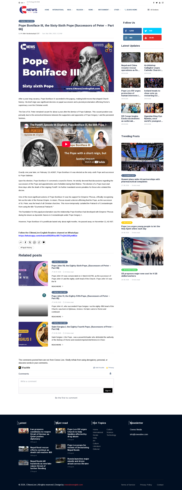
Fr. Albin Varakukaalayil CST (30, 33)
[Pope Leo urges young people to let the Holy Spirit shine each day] (142, 204)
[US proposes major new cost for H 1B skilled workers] (142, 251)
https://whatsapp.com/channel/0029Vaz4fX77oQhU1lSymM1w (48, 236)
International (58, 10)
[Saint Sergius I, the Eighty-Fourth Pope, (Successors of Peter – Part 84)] (33, 334)
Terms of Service (128, 485)
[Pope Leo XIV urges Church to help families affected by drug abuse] (61, 433)
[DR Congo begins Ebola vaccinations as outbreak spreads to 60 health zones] (131, 108)
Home (47, 10)
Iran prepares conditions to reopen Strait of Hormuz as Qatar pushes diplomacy (40, 434)
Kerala (95, 435)
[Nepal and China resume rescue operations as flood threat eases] (131, 57)
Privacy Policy (146, 485)
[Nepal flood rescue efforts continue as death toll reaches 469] (23, 451)
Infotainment (103, 10)
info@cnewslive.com (139, 434)
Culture (96, 443)
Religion (80, 10)
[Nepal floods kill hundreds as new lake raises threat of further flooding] (23, 465)
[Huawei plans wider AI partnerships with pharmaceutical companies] (142, 157)
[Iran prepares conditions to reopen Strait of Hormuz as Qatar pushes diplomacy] (23, 433)
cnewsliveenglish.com (73, 485)
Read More (56, 286)
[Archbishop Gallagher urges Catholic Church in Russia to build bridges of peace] (153, 57)
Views (90, 10)
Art (94, 441)
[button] (22, 3)
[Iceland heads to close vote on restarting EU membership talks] (153, 83)
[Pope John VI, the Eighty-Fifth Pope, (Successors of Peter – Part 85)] (33, 304)
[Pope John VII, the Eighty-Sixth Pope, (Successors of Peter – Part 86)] (33, 273)
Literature (97, 446)
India (69, 10)
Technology (111, 435)
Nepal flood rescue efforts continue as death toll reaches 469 (41, 449)
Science (110, 432)
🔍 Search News (130, 10)
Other (116, 10)
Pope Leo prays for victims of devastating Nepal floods (78, 447)
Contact (160, 485)
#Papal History (26, 248)
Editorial (96, 449)
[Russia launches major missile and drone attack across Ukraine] (61, 463)
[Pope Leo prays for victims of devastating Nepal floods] (61, 449)
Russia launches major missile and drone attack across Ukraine (78, 461)
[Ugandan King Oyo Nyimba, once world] (153, 108)
